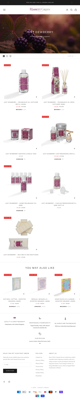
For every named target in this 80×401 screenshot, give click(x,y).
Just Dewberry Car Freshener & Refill (59, 154)
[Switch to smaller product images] (7, 56)
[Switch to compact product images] (10, 56)
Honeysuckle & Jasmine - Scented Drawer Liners (65, 300)
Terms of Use (39, 366)
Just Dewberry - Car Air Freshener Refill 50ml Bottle (59, 204)
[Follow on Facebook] (4, 382)
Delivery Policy (40, 360)
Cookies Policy (40, 373)
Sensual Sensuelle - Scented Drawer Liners (40, 300)
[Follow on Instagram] (9, 382)
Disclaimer (39, 376)
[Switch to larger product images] (4, 56)
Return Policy (39, 363)
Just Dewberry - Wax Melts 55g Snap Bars (20, 254)
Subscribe (10, 371)
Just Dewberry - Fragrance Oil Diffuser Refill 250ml (21, 103)
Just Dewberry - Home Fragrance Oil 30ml (21, 204)
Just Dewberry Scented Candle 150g (21, 154)
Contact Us (39, 357)
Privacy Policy (40, 370)
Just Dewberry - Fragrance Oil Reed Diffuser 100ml (59, 103)
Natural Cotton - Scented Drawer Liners (14, 300)
